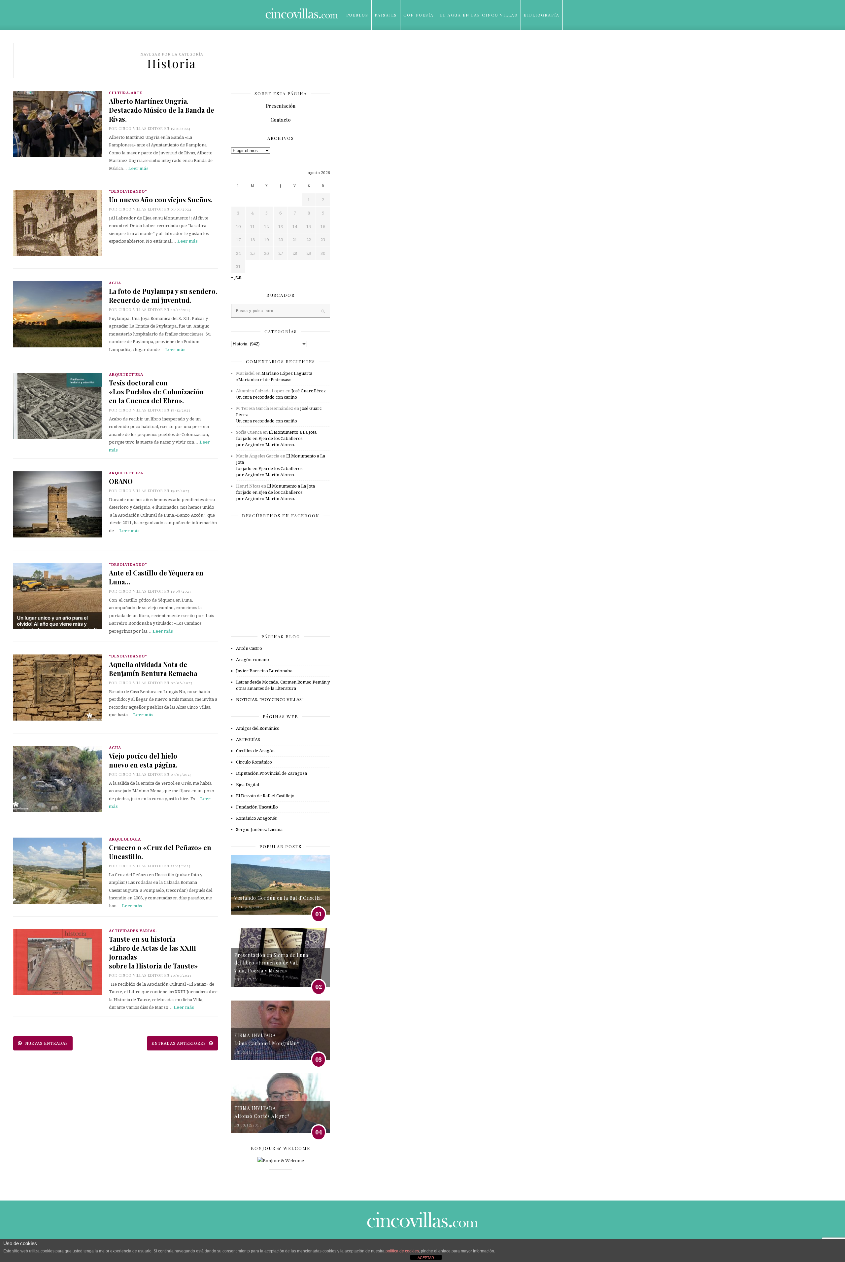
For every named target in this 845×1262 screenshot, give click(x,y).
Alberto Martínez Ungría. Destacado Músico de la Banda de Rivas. (161, 110)
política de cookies (402, 1251)
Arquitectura (126, 375)
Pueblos (357, 15)
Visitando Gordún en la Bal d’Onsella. (278, 898)
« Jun (236, 277)
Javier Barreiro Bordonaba (264, 670)
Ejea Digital (247, 784)
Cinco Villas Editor (140, 128)
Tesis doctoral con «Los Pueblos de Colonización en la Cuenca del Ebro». (156, 391)
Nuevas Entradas (46, 1043)
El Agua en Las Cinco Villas (479, 15)
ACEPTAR (426, 1258)
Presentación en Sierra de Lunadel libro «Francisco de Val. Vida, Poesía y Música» (271, 963)
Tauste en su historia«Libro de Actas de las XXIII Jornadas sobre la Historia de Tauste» (153, 952)
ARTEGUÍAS (248, 739)
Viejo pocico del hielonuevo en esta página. (143, 760)
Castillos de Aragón (255, 750)
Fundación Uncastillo (257, 807)
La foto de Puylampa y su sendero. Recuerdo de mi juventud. (163, 295)
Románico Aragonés (256, 818)
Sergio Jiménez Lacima (259, 829)
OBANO (121, 481)
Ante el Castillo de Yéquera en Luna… (156, 577)
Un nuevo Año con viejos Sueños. (161, 199)
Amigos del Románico (258, 728)
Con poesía (418, 15)
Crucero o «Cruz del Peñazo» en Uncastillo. (160, 852)
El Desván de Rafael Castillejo (265, 795)
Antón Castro (249, 648)
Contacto (280, 120)
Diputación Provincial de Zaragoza (271, 773)
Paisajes (386, 15)
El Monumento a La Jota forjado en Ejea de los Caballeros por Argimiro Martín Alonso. (276, 438)
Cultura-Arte (125, 93)
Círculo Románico (254, 762)
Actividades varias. (133, 931)
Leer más (138, 168)
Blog (353, 44)
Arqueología (125, 839)
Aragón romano (252, 659)
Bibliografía (541, 15)
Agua (115, 283)
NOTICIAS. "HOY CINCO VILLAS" (269, 699)
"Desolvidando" (128, 191)
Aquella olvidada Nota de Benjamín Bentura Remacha (153, 669)
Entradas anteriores (179, 1043)
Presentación (280, 106)
